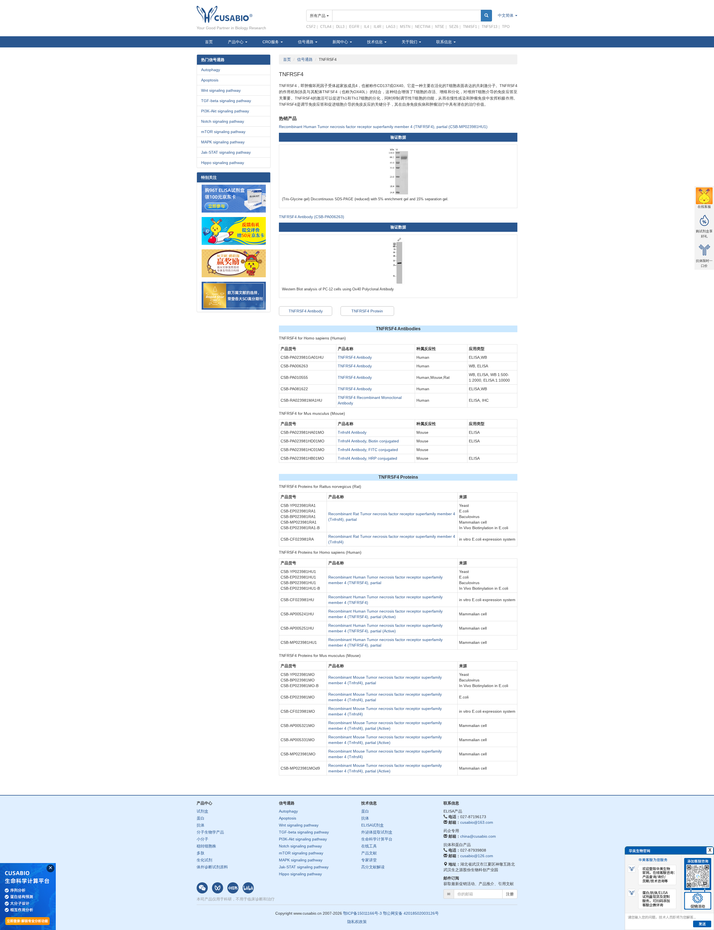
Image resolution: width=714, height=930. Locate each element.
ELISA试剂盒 (372, 825)
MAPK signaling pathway (223, 142)
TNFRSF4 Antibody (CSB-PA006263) (311, 217)
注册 (510, 894)
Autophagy (210, 70)
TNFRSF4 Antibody (306, 311)
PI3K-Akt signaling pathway (225, 111)
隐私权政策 (357, 921)
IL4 (366, 27)
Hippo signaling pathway (222, 162)
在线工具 (369, 846)
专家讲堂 (369, 860)
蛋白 (200, 818)
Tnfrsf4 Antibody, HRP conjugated (367, 458)
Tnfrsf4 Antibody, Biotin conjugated (368, 441)
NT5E (439, 27)
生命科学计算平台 (376, 839)
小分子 (202, 839)
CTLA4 (325, 27)
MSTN (405, 27)
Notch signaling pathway (222, 121)
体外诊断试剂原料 (212, 867)
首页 (209, 42)
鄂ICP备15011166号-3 (362, 913)
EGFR (354, 27)
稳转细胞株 (206, 846)
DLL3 (340, 27)
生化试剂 (204, 860)
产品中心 (236, 42)
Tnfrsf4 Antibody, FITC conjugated (368, 449)
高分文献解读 (373, 867)
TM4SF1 (470, 27)
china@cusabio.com (478, 836)
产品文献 (369, 853)
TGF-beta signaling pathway (226, 100)
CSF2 (310, 27)
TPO (506, 27)
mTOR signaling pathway (223, 131)
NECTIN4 (422, 27)
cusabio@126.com (476, 856)
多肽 (200, 853)
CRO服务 (271, 42)
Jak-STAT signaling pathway (226, 152)
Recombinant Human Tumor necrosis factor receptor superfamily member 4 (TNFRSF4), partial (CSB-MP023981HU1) (383, 126)
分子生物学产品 (210, 832)
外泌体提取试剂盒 (376, 832)
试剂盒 (202, 811)
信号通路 (305, 59)
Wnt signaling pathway (221, 90)
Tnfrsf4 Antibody (352, 432)
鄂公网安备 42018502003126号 (411, 913)
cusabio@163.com (476, 822)
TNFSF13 (489, 27)
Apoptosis (209, 80)
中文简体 (506, 15)
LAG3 (390, 27)
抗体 (200, 825)
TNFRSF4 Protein (367, 311)
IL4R (377, 27)
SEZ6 (453, 27)
